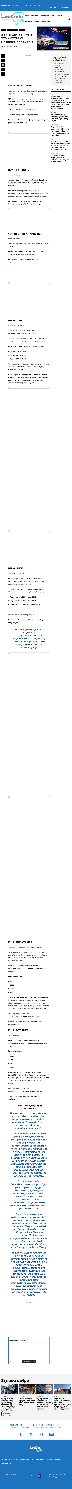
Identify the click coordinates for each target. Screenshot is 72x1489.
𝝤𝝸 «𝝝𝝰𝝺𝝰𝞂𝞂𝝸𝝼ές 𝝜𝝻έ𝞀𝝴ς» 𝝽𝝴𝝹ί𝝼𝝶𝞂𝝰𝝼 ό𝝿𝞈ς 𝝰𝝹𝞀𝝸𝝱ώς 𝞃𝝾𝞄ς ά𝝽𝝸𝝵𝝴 (59, 117)
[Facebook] (26, 5)
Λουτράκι (9, 30)
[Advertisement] (29, 69)
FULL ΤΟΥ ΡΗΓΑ (62, 76)
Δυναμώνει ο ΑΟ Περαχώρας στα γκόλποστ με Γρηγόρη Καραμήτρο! (60, 158)
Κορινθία (54, 112)
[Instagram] (35, 5)
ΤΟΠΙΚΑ (4, 30)
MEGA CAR (60, 70)
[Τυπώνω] (3, 74)
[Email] (3, 65)
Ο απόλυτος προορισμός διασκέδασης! (60, 80)
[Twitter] (30, 5)
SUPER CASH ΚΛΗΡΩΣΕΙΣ (60, 66)
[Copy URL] (3, 69)
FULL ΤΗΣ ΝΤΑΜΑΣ (63, 74)
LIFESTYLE (21, 30)
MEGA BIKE (60, 72)
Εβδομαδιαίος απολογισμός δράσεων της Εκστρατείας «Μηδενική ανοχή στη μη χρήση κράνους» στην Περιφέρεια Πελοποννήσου (61, 102)
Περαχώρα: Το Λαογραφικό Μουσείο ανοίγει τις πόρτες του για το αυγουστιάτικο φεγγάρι (60, 131)
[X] (3, 60)
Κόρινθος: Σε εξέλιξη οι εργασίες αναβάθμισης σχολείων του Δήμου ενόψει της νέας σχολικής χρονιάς (61, 145)
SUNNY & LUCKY (62, 63)
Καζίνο (16, 30)
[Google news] (39, 5)
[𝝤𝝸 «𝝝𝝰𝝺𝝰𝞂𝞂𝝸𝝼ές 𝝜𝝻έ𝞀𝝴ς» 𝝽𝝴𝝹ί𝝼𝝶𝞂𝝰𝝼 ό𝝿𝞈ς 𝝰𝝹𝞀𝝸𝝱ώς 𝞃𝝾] (27, 1389)
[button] (69, 19)
